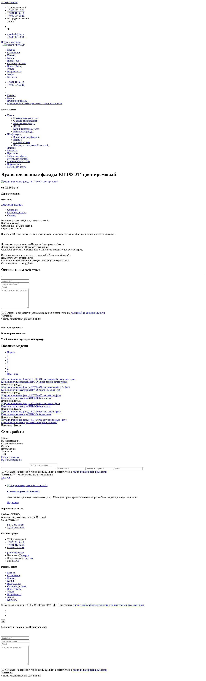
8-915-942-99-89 (15, 525)
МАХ (16, 560)
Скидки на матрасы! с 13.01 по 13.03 (23, 491)
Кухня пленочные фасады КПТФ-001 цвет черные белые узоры (34, 381)
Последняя (12, 374)
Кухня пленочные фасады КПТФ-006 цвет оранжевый (29, 422)
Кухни (10, 58)
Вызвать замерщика (11, 42)
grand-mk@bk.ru (15, 34)
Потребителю (14, 71)
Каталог (11, 55)
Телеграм (24, 555)
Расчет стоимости (10, 457)
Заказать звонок (9, 2)
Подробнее (13, 502)
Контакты (12, 77)
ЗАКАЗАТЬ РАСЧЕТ (12, 204)
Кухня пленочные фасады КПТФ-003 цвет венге (26, 398)
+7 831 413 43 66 (15, 13)
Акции (10, 74)
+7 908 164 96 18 (15, 15)
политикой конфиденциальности (88, 313)
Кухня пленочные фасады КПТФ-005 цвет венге (26, 414)
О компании (13, 52)
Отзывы (11, 215)
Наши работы (14, 66)
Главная (11, 50)
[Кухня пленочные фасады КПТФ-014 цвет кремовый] (29, 181)
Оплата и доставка (16, 63)
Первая (11, 352)
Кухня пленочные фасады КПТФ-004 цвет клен (25, 406)
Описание (12, 210)
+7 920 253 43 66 (15, 10)
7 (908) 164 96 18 (17, 37)
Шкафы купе (14, 60)
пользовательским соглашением (127, 605)
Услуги (10, 69)
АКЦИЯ (5, 477)
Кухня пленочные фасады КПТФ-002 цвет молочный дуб (30, 390)
